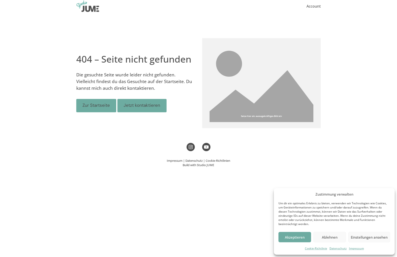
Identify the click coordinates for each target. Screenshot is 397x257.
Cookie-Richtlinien (218, 161)
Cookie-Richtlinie (316, 248)
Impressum (356, 248)
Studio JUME (205, 165)
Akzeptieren (295, 237)
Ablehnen (329, 237)
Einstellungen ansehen (369, 237)
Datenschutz (338, 248)
